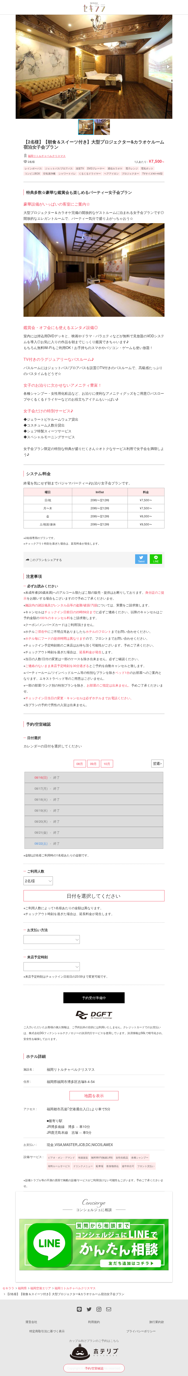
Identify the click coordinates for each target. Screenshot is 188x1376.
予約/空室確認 (94, 1368)
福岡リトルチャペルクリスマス (47, 156)
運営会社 (31, 1322)
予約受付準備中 (94, 997)
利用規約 (94, 1322)
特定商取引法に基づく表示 (47, 1331)
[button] (168, 67)
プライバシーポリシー (141, 1331)
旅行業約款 (156, 1322)
